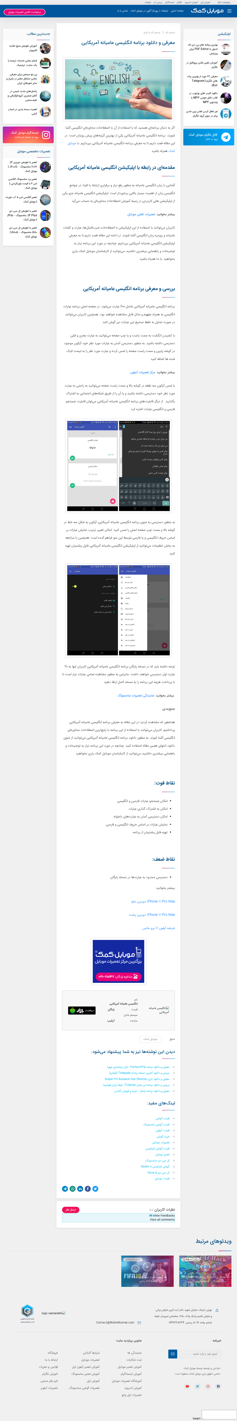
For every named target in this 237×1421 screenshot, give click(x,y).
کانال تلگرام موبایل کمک (203, 136)
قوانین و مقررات (48, 1367)
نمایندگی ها (134, 1353)
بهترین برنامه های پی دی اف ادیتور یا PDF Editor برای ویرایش (203, 49)
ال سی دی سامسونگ (157, 1161)
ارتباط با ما (51, 1360)
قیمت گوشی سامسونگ (156, 1125)
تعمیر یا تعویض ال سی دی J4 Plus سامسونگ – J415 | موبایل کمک (22, 215)
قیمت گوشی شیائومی (158, 1149)
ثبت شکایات (134, 1360)
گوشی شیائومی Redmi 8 (155, 1167)
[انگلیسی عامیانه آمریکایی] (82, 1010)
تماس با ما (122, 11)
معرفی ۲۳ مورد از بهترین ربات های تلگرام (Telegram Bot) (202, 81)
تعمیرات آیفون (49, 1388)
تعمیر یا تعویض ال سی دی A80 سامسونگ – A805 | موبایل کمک (23, 232)
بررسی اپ (157, 2)
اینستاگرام (169, 2)
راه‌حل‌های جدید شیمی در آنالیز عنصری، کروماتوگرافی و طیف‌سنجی (22, 96)
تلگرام (179, 2)
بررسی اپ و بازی (152, 32)
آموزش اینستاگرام (131, 1374)
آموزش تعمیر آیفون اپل (86, 1367)
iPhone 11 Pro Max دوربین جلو (153, 901)
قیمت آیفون (163, 1131)
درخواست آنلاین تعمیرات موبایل (24, 12)
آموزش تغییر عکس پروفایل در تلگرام (202, 65)
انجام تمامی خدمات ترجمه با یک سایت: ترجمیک (22, 63)
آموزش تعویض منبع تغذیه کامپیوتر (23, 48)
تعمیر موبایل (163, 1155)
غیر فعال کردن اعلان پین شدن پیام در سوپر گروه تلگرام (202, 113)
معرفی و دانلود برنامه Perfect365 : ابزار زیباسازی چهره (138, 1067)
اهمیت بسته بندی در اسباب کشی (22, 111)
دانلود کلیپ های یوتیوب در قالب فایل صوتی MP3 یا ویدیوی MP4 (203, 98)
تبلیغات (148, 2)
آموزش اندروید (191, 2)
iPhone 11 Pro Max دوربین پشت (152, 915)
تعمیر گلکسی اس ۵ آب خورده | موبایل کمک (21, 199)
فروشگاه (53, 1353)
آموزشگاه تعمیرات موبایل (127, 1381)
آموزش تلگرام (50, 1374)
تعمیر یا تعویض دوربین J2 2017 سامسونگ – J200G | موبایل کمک (22, 167)
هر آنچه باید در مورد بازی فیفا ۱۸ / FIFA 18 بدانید (147, 1279)
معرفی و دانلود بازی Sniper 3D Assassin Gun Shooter (137, 1079)
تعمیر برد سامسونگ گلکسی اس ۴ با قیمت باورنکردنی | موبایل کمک (22, 183)
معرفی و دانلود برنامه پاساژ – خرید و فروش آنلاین (142, 1091)
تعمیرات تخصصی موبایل (33, 151)
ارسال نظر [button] (71, 1210)
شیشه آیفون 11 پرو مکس (158, 928)
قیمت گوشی (163, 1119)
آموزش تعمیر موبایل (130, 1367)
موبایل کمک (150, 1039)
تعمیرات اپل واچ (132, 1395)
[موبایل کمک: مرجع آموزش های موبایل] (207, 11)
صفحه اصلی (177, 11)
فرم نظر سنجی (49, 1381)
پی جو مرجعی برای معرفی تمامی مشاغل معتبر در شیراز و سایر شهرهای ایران (21, 79)
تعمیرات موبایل (161, 1143)
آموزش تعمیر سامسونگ (85, 1374)
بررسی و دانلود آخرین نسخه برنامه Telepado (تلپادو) (139, 1073)
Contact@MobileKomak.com (115, 1323)
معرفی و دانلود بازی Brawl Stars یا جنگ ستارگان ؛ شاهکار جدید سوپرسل (205, 1279)
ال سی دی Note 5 (159, 1173)
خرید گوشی (163, 1137)
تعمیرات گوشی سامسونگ (84, 1388)
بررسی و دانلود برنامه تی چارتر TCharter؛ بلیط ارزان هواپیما (136, 1085)
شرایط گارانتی (91, 1353)
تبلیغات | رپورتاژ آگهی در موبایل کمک (149, 11)
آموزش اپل (205, 2)
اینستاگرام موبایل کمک (24, 134)
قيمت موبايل (162, 1179)
